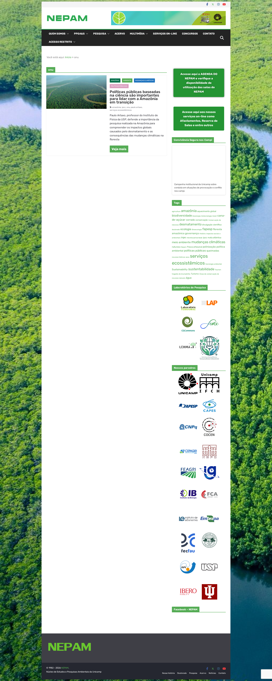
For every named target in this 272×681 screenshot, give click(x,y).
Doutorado (182, 673)
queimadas (213, 250)
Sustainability (180, 269)
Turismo (195, 274)
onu (128, 107)
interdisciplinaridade (194, 238)
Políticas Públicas (119, 86)
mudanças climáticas (208, 242)
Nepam (183, 247)
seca (187, 257)
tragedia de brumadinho (181, 274)
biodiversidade (182, 215)
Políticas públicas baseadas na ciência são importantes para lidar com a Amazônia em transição (135, 97)
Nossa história (168, 673)
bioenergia (197, 216)
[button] (67, 33)
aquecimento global (206, 211)
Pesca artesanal (194, 247)
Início (68, 57)
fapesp (207, 229)
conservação (202, 220)
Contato (209, 33)
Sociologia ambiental (213, 264)
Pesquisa (99, 33)
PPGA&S (79, 33)
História (202, 234)
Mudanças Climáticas (144, 80)
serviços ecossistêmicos (121, 110)
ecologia (185, 229)
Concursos (190, 33)
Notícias (212, 673)
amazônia (116, 107)
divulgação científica (211, 224)
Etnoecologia (197, 230)
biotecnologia (206, 216)
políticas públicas (195, 250)
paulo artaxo (136, 107)
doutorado (176, 230)
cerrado (190, 219)
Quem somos (57, 33)
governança (192, 233)
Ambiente (127, 80)
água (189, 277)
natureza (176, 247)
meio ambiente (181, 242)
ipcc (124, 107)
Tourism (218, 270)
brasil (214, 216)
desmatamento (190, 224)
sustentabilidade (201, 269)
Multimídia (137, 33)
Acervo (120, 33)
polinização (209, 246)
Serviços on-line (165, 33)
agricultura (176, 211)
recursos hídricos (178, 257)
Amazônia (115, 80)
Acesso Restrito (60, 41)
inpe (183, 237)
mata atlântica (214, 237)
